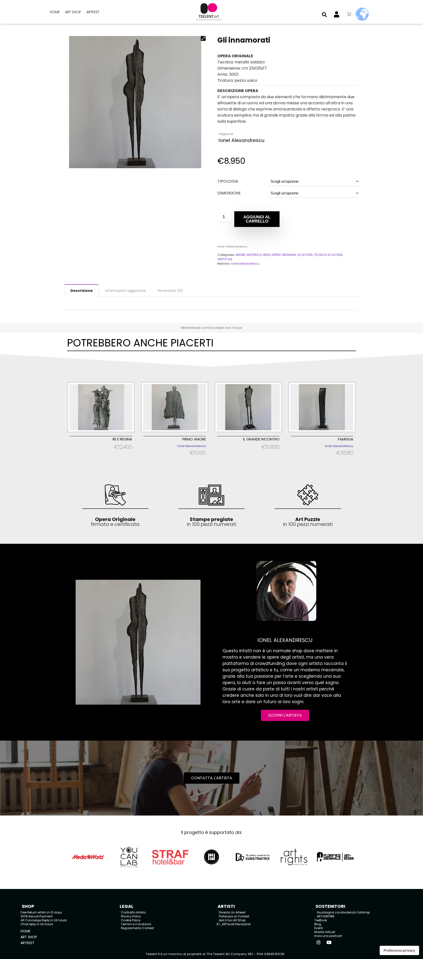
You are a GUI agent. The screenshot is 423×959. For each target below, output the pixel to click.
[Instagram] (318, 942)
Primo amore (194, 439)
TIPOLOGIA (227, 181)
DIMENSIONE (229, 193)
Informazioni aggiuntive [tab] (125, 290)
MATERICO (254, 255)
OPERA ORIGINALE (284, 255)
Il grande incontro (261, 439)
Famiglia (345, 439)
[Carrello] (349, 14)
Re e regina (122, 439)
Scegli (101, 453)
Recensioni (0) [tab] (170, 290)
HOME (55, 12)
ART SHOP (73, 12)
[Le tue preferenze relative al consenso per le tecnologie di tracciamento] (399, 950)
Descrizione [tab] (81, 290)
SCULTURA (305, 255)
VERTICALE (224, 259)
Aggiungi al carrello (256, 219)
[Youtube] (329, 942)
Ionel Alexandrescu (242, 140)
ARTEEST (92, 12)
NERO (266, 255)
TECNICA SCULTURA (328, 255)
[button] (324, 14)
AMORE (240, 255)
